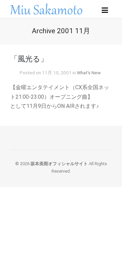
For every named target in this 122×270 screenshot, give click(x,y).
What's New (89, 72)
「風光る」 (29, 58)
